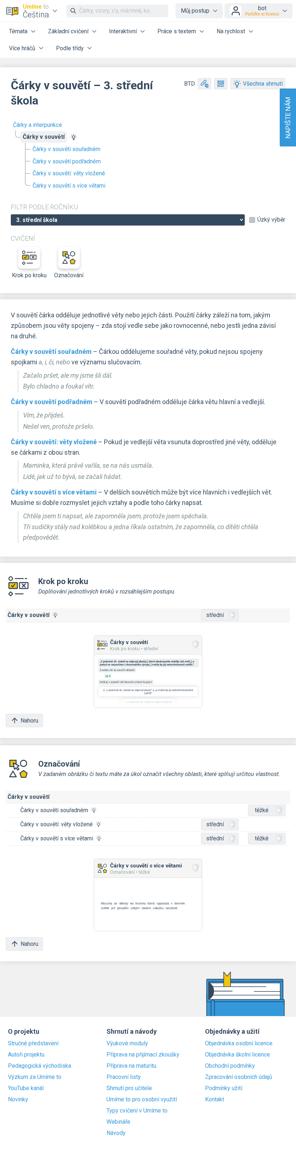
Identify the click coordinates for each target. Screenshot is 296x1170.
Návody (116, 1133)
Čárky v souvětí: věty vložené (68, 173)
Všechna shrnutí (263, 83)
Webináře (118, 1122)
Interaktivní (123, 31)
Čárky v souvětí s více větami (68, 185)
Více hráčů (22, 48)
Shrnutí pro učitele (129, 1088)
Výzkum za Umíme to (34, 1077)
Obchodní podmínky (230, 1066)
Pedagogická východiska (39, 1066)
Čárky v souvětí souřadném (66, 149)
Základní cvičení (68, 31)
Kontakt (214, 1099)
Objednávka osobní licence (239, 1043)
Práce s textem (176, 31)
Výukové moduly (127, 1043)
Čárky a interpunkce (37, 124)
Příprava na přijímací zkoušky (142, 1054)
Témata (18, 31)
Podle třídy (70, 48)
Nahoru (29, 720)
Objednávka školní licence (237, 1054)
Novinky (18, 1099)
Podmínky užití (223, 1088)
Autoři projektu (26, 1054)
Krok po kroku (29, 275)
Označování (68, 275)
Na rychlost (231, 31)
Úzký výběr (271, 220)
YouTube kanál (26, 1088)
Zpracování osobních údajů (238, 1077)
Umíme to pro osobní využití (141, 1099)
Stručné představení (33, 1043)
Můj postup (195, 10)
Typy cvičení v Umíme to (136, 1110)
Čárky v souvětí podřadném (66, 161)
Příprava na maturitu (131, 1066)
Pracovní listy (123, 1077)
